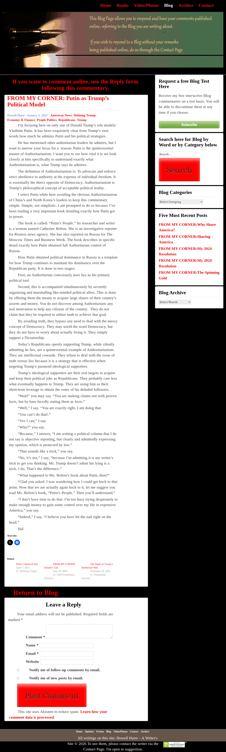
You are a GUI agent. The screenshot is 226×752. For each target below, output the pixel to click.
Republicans (66, 120)
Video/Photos (146, 5)
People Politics (47, 120)
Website (32, 661)
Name (32, 645)
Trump (82, 120)
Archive (185, 5)
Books (123, 5)
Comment (35, 637)
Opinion (89, 731)
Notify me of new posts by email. (56, 678)
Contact (206, 5)
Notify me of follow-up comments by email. (64, 670)
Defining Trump (85, 115)
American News (61, 115)
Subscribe (189, 125)
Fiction (100, 731)
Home (105, 5)
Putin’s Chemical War (27, 564)
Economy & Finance (21, 120)
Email (32, 653)
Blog (168, 5)
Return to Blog (35, 593)
